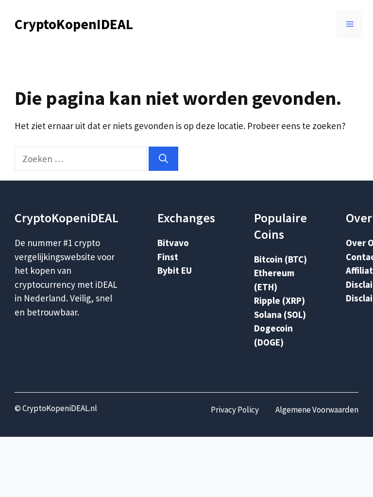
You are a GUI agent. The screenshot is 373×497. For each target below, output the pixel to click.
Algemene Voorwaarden (316, 409)
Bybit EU (174, 270)
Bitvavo (173, 242)
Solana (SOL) (280, 314)
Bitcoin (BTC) (280, 259)
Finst (167, 257)
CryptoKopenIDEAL (74, 24)
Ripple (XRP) (279, 300)
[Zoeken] (163, 159)
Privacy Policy (235, 409)
